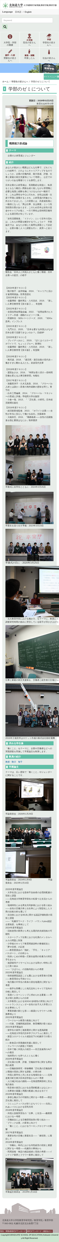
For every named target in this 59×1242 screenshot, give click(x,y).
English (28, 12)
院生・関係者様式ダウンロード (13, 1231)
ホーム (5, 81)
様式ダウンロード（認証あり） (39, 1231)
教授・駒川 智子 (13, 762)
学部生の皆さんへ (19, 81)
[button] (10, 39)
